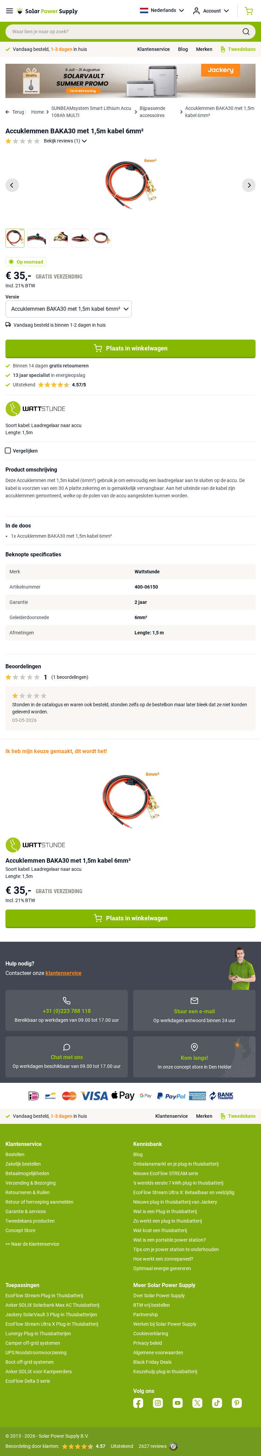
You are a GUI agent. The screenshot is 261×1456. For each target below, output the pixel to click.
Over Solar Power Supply (159, 1295)
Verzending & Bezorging (30, 1183)
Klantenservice (153, 49)
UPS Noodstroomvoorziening (36, 1352)
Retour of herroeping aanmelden (39, 1202)
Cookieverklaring (150, 1333)
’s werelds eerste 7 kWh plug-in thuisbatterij (178, 1183)
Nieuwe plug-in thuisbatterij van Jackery (175, 1202)
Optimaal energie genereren (162, 1268)
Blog (183, 49)
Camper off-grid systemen (32, 1343)
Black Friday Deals (152, 1362)
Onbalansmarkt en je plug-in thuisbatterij (176, 1164)
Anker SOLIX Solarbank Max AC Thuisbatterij (52, 1305)
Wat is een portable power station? (169, 1240)
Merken (204, 49)
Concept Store (20, 1230)
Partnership (145, 1314)
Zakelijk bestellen (23, 1164)
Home (37, 112)
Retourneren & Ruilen (27, 1192)
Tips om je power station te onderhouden (176, 1249)
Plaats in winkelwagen (137, 348)
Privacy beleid (147, 1343)
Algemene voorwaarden (158, 1352)
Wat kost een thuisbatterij (160, 1230)
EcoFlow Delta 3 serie (27, 1381)
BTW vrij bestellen (151, 1305)
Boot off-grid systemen (29, 1362)
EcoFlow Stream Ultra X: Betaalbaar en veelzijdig (183, 1192)
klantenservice (64, 973)
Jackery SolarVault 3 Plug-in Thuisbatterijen (51, 1314)
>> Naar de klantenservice (32, 1244)
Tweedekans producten (30, 1221)
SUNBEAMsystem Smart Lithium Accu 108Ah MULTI (91, 112)
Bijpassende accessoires (152, 112)
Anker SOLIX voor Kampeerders (38, 1371)
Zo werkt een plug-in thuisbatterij (167, 1221)
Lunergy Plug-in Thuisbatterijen (38, 1333)
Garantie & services (25, 1211)
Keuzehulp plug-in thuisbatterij (165, 1371)
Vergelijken (25, 451)
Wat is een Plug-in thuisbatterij (165, 1211)
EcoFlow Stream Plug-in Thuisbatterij (44, 1295)
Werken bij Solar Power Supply (164, 1324)
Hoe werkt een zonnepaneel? (163, 1259)
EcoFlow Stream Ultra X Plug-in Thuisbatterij (51, 1324)
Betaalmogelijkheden (27, 1173)
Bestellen (14, 1154)
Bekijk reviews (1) (62, 140)
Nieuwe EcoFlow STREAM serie (165, 1173)
